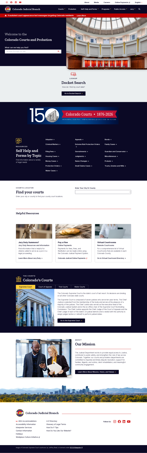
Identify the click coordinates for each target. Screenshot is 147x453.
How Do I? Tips (52, 428)
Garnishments (80, 151)
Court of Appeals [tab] (45, 287)
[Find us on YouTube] (20, 2)
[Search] (139, 9)
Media (96, 2)
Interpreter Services (24, 428)
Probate (108, 161)
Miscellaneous (110, 156)
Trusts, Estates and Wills (114, 166)
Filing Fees (50, 151)
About (86, 2)
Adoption (49, 139)
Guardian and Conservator (115, 151)
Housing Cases (51, 156)
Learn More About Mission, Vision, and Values (96, 372)
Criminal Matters (52, 144)
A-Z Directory (51, 421)
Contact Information (24, 431)
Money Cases (51, 161)
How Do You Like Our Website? (58, 431)
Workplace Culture (27, 437)
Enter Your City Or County (85, 188)
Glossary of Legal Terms (56, 424)
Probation (72, 9)
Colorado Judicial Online (71, 258)
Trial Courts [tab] (63, 287)
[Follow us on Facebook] (11, 2)
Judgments (79, 156)
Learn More (81, 15)
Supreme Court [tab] (25, 287)
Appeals (78, 139)
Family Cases (110, 144)
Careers (107, 2)
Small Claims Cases (82, 166)
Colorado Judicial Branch (26, 9)
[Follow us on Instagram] (7, 2)
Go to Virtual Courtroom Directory (110, 258)
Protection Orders (53, 166)
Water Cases (51, 171)
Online (121, 2)
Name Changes (81, 161)
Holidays (19, 434)
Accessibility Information (26, 424)
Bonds (107, 139)
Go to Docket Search (72, 93)
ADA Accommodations (27, 421)
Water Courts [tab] (79, 287)
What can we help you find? (16, 48)
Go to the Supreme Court (70, 321)
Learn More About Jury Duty (29, 258)
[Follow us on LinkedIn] (15, 2)
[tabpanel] (73, 307)
